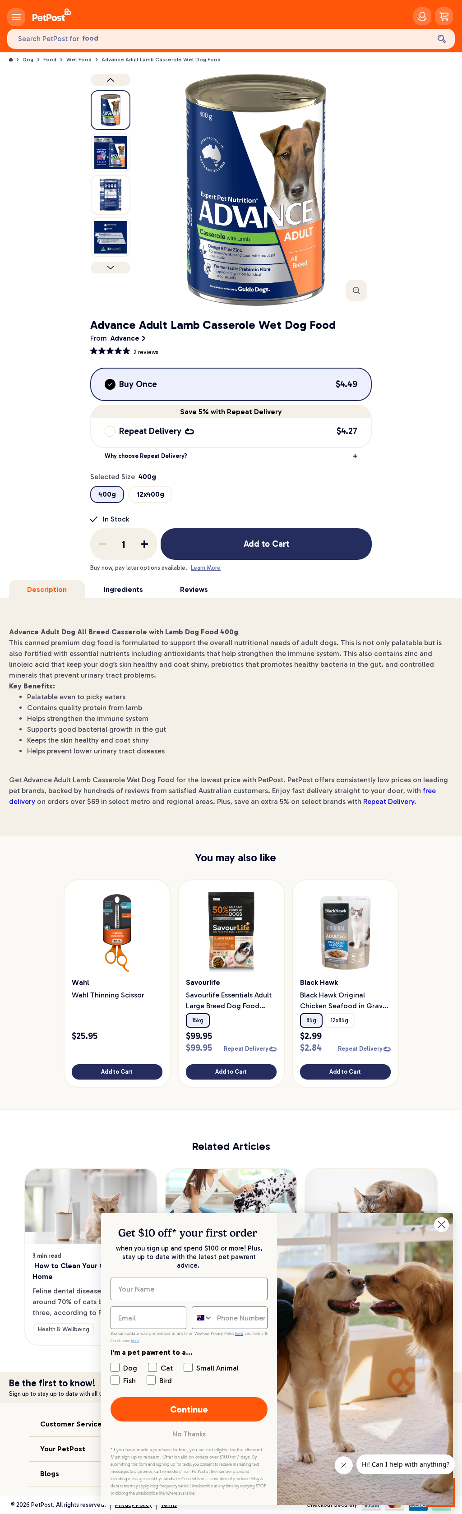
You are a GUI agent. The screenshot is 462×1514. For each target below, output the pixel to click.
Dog (28, 59)
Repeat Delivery (388, 801)
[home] (51, 16)
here (239, 1333)
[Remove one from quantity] (103, 544)
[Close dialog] (441, 1224)
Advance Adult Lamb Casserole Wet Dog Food (161, 59)
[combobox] (202, 1318)
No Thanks (189, 1434)
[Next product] (110, 267)
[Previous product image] (110, 80)
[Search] (442, 39)
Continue (189, 1409)
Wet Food (79, 59)
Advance (125, 338)
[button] (231, 456)
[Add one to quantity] (144, 544)
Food (49, 59)
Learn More (206, 567)
